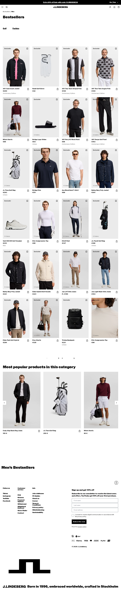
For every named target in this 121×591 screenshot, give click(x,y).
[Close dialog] (104, 274)
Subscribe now (73, 320)
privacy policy (74, 326)
